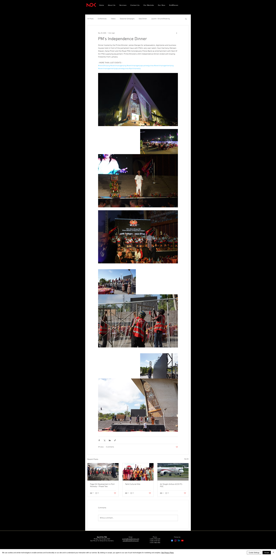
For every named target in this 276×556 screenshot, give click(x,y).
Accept (266, 552)
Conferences (102, 19)
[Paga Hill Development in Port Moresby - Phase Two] (103, 472)
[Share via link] (115, 440)
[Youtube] (182, 540)
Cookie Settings (254, 552)
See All (186, 459)
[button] (186, 19)
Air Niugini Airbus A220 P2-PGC (171, 485)
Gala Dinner (143, 19)
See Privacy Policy (167, 552)
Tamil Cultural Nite (132, 484)
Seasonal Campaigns (127, 19)
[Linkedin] (179, 540)
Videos (113, 19)
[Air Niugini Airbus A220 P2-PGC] (173, 472)
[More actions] (176, 33)
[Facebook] (172, 540)
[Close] (273, 552)
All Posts (90, 19)
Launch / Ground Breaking (160, 19)
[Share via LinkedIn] (110, 440)
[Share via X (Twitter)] (104, 440)
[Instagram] (175, 540)
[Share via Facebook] (99, 440)
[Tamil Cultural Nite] (138, 472)
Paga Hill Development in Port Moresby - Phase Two (102, 485)
